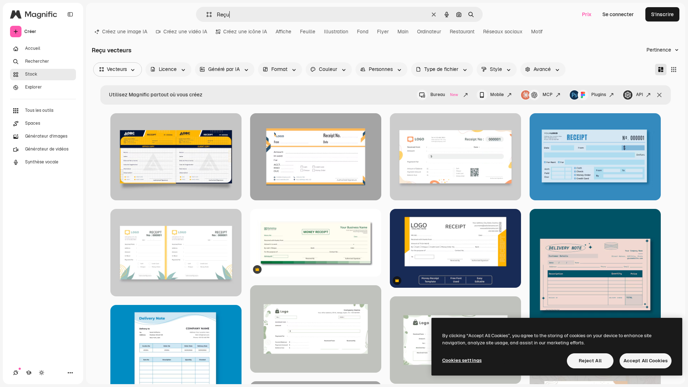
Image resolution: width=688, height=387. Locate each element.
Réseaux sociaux (502, 31)
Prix (587, 14)
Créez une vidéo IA (185, 31)
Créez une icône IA (245, 31)
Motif (537, 31)
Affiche (283, 31)
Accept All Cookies (646, 361)
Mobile (497, 94)
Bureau (444, 94)
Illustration (336, 31)
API (639, 94)
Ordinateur (429, 31)
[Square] (673, 69)
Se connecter (618, 14)
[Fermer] (659, 95)
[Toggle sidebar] (70, 14)
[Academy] (28, 372)
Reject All (590, 361)
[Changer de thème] (41, 372)
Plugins (598, 94)
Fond (362, 31)
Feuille (307, 31)
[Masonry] (660, 69)
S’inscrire (662, 14)
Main (402, 31)
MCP (548, 94)
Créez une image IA (124, 31)
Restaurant (462, 31)
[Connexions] (16, 372)
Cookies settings (462, 360)
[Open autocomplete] (206, 14)
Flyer (383, 31)
